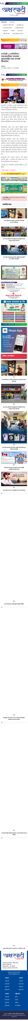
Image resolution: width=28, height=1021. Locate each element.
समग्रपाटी (7, 981)
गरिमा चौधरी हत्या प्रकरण (17, 34)
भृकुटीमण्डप (5, 31)
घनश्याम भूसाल (12, 170)
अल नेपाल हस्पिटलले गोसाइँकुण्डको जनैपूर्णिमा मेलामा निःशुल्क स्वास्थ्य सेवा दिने (14, 240)
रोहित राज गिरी (5, 34)
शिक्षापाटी (7, 987)
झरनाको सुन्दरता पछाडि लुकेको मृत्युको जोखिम (14, 604)
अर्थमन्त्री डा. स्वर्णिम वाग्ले (7, 25)
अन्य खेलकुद (17, 1005)
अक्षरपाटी (3, 66)
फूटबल (16, 1000)
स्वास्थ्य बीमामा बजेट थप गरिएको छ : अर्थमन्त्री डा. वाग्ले (14, 948)
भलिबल (16, 1003)
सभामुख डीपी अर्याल (19, 28)
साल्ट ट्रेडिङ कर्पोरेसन (7, 28)
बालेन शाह (12, 22)
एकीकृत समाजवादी (5, 170)
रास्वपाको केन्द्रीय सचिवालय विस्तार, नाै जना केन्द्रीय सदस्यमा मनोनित (14, 834)
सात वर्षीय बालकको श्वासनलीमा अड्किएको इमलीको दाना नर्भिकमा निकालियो (14, 258)
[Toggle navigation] (26, 19)
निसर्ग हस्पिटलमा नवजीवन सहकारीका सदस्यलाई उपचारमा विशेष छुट (14, 221)
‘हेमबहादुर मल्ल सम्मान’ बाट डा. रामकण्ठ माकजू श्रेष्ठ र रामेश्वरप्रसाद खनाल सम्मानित (14, 718)
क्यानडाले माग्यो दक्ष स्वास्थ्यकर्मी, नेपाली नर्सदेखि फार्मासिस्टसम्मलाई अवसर (14, 468)
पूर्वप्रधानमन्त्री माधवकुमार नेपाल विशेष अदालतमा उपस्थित (14, 198)
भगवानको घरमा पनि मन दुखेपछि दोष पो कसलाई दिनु (14, 490)
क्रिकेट (16, 997)
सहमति (12, 31)
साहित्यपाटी (7, 990)
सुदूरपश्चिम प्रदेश (20, 25)
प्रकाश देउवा (20, 31)
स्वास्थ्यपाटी (7, 984)
